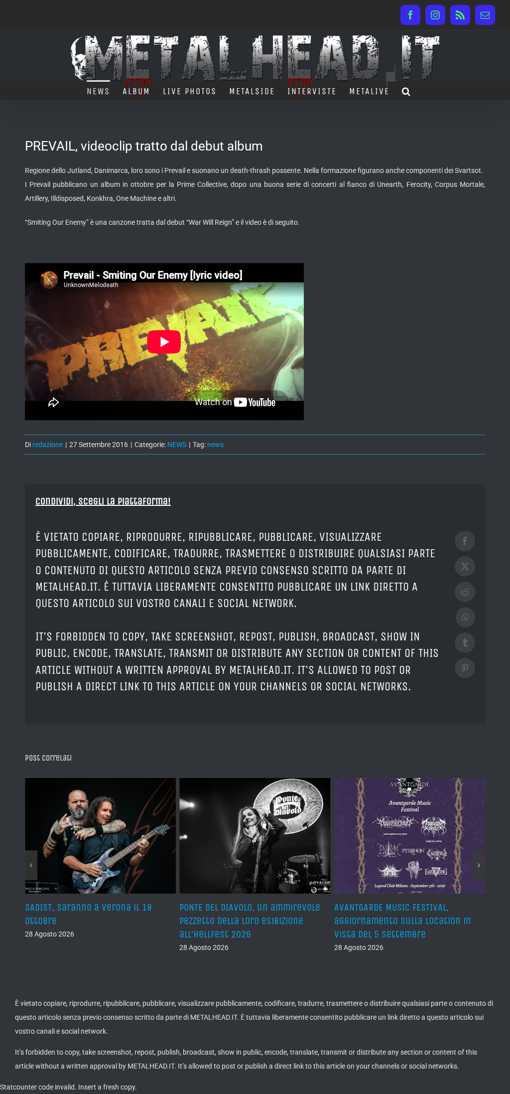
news (215, 445)
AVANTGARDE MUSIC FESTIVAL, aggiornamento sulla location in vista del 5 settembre (247, 921)
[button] (406, 90)
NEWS (176, 445)
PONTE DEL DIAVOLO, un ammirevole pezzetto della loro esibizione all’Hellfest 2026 (95, 921)
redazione (47, 445)
